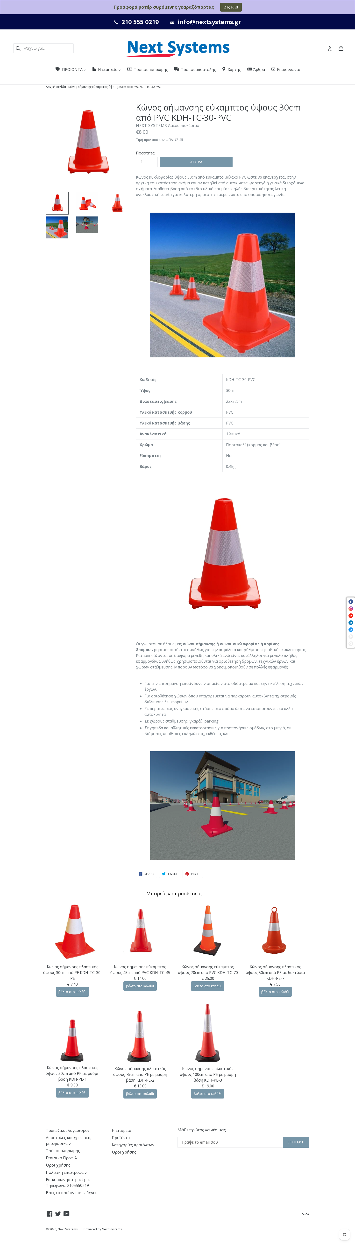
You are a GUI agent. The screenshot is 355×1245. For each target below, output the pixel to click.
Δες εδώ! (231, 7)
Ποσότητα (145, 153)
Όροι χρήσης (58, 1165)
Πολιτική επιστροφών (66, 1172)
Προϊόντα (121, 1137)
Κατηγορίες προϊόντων (133, 1145)
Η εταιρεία (121, 1130)
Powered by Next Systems (103, 1229)
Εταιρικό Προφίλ (61, 1158)
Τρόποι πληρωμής (63, 1150)
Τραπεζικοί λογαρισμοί (67, 1130)
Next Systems (68, 1229)
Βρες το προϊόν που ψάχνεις (72, 1192)
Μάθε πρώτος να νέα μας (202, 1129)
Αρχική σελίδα (56, 87)
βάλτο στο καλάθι (72, 991)
